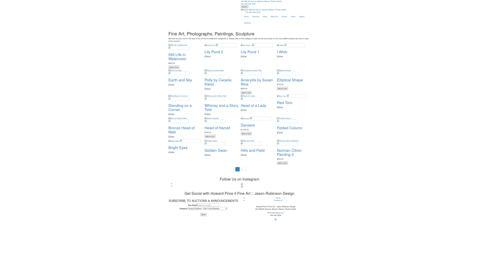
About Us (274, 16)
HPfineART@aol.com (275, 213)
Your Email (192, 205)
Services (255, 16)
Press (293, 16)
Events (284, 16)
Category (183, 208)
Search (244, 6)
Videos (301, 16)
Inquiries (247, 23)
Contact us (278, 200)
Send (203, 214)
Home (246, 16)
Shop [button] (265, 16)
